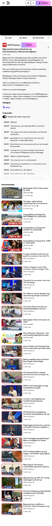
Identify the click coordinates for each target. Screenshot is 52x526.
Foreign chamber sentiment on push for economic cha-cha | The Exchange (36, 255)
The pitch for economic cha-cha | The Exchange (36, 281)
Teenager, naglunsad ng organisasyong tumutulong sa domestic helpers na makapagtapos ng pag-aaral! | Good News (35, 202)
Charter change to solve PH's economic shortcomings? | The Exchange (35, 268)
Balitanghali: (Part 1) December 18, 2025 (35, 189)
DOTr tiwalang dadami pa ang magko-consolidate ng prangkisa (36, 453)
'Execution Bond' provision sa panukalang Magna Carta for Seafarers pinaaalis (35, 308)
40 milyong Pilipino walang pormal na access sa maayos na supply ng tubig (35, 374)
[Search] (28, 3)
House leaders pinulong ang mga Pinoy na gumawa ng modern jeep (36, 347)
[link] (11, 45)
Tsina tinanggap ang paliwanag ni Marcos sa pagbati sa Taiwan (36, 439)
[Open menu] (4, 3)
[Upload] (33, 3)
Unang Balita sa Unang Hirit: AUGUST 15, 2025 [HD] (34, 229)
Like (10, 38)
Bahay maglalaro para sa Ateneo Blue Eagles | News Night (36, 360)
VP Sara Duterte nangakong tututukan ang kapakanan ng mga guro (36, 413)
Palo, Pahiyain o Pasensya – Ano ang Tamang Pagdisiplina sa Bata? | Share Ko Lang (36, 334)
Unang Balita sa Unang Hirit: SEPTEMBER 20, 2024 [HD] (34, 216)
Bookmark (40, 38)
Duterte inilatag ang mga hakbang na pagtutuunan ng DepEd (36, 492)
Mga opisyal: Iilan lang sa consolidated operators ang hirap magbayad (36, 466)
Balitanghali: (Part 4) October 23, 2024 (36, 321)
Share (24, 38)
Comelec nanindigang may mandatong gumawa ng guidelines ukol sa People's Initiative (34, 400)
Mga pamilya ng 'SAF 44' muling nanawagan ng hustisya (36, 479)
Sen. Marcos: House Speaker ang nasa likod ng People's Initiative (36, 295)
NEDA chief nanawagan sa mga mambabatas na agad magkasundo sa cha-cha (35, 387)
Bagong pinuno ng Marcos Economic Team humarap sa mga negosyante (36, 505)
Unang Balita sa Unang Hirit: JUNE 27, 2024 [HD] (36, 242)
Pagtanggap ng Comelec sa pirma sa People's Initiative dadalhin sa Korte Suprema (36, 426)
